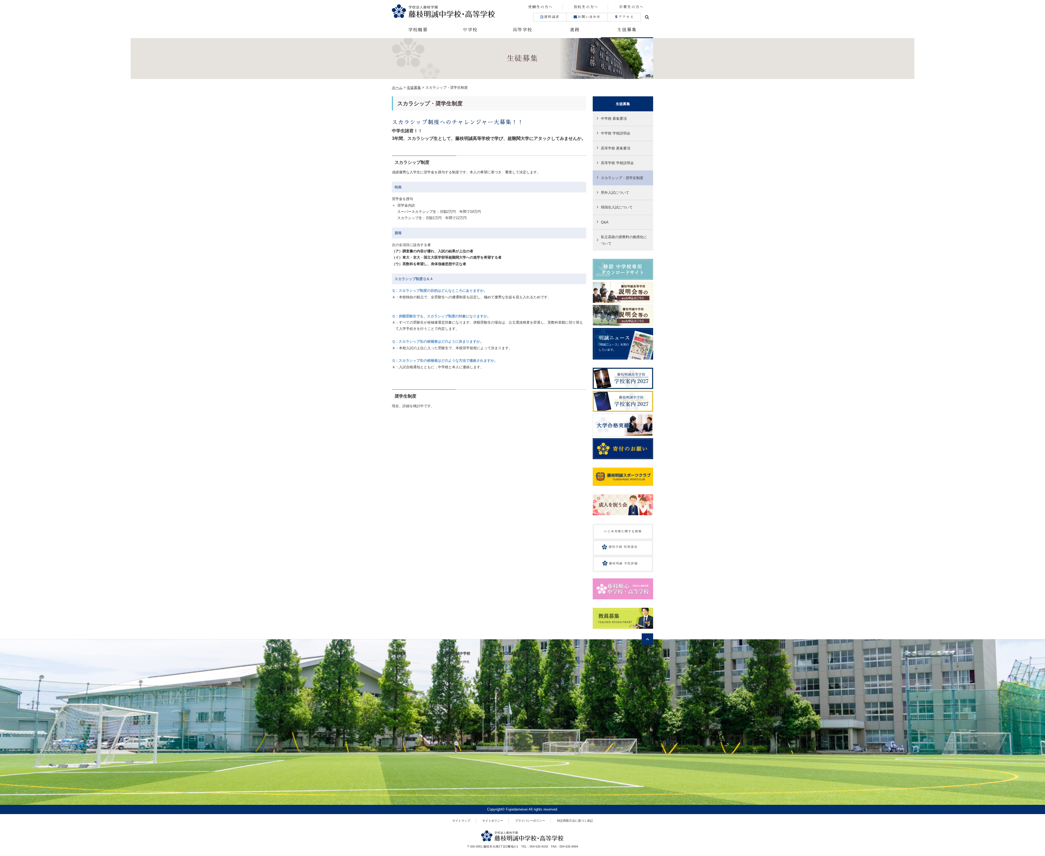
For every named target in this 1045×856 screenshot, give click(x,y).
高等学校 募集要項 (615, 148)
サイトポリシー (492, 820)
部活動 (449, 702)
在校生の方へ (586, 7)
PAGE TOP (1018, 825)
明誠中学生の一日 (457, 694)
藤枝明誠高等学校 (513, 653)
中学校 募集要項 (614, 118)
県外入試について (615, 193)
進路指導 (558, 669)
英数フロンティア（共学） (463, 678)
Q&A (604, 222)
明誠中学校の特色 (457, 661)
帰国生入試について (617, 207)
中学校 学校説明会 (615, 133)
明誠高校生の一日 (511, 686)
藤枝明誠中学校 (457, 653)
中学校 (470, 30)
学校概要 (418, 30)
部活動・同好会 (509, 694)
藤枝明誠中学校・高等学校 (457, 11)
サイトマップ (461, 820)
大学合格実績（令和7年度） (571, 661)
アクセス (626, 17)
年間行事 (451, 686)
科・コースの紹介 (511, 669)
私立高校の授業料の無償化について (624, 240)
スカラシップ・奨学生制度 (622, 178)
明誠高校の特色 (509, 661)
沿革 (395, 678)
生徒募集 (627, 30)
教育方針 (398, 661)
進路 (575, 30)
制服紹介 (398, 694)
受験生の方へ (540, 7)
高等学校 (522, 30)
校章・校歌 (399, 669)
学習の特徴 (452, 669)
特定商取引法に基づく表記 (575, 820)
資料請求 (552, 17)
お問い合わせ (589, 17)
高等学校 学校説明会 (617, 163)
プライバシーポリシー (530, 820)
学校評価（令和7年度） (407, 702)
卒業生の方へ (631, 7)
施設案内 (398, 686)
